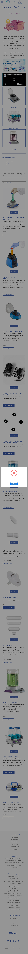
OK (14, 484)
